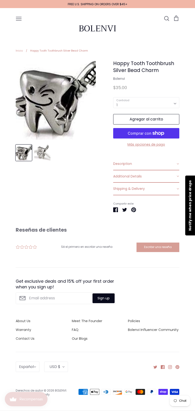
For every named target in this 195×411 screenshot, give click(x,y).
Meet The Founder (87, 321)
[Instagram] (168, 366)
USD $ (54, 366)
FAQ (75, 329)
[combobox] (146, 102)
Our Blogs (80, 338)
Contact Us (25, 338)
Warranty (23, 329)
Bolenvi (119, 78)
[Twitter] (153, 366)
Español (26, 366)
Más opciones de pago (146, 144)
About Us (23, 321)
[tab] (146, 164)
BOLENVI (97, 28)
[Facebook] (161, 366)
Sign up (104, 298)
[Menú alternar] (19, 18)
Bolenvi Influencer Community (153, 329)
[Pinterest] (175, 366)
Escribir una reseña (158, 247)
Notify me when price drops (190, 205)
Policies (134, 321)
